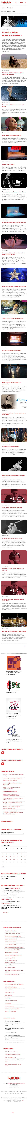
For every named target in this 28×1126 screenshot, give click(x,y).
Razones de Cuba (9, 990)
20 (14, 859)
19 (10, 859)
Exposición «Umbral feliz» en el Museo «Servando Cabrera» (12, 73)
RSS (14, 1119)
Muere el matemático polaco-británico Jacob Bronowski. (12, 803)
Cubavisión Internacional (11, 1000)
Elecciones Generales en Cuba (12, 974)
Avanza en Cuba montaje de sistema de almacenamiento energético (12, 779)
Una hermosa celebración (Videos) (11, 350)
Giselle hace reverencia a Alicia (10, 446)
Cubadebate (8, 1003)
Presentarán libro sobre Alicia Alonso (12, 538)
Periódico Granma (9, 1006)
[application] (2, 752)
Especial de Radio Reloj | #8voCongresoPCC (11, 961)
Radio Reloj (6, 2)
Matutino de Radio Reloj (10, 931)
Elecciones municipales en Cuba (13, 936)
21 (17, 859)
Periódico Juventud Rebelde (12, 1008)
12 (10, 856)
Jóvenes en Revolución (10, 942)
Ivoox (22, 1113)
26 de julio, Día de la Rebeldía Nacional (14, 947)
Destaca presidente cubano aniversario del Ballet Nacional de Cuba (13, 253)
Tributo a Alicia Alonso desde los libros (12, 318)
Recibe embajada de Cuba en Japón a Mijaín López (12, 783)
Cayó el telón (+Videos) (8, 164)
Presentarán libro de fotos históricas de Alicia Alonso (13, 599)
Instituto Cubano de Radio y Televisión (14, 984)
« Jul (2, 867)
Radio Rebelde (8, 995)
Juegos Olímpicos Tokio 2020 (12, 950)
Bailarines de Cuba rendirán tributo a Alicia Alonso (13, 476)
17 (2, 859)
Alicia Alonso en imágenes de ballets (12, 507)
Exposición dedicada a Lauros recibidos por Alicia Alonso (14, 413)
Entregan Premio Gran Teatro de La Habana (14, 631)
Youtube (6, 1113)
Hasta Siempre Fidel (10, 958)
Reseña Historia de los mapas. (10, 791)
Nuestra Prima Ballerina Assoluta (12, 34)
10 (3, 856)
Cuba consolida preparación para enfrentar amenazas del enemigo (11, 794)
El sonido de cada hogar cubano (12, 1054)
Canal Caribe (8, 998)
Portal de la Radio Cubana (11, 987)
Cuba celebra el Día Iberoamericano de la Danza (13, 105)
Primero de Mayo (9, 965)
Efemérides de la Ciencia (11, 939)
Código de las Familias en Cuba (12, 933)
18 (6, 859)
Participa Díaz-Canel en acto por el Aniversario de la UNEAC (11, 807)
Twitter (6, 1106)
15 (21, 856)
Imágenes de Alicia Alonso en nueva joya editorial (13, 569)
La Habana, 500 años (10, 967)
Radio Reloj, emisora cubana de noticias (16, 1083)
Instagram (22, 1106)
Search (16, 2)
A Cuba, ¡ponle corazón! (10, 944)
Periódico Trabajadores (10, 1011)
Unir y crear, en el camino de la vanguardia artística (13, 775)
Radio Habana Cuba (9, 992)
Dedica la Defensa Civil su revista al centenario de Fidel (11, 787)
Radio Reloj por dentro (10, 1057)
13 (13, 856)
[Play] (2, 752)
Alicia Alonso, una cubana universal (11, 135)
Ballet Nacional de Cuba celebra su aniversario (11, 383)
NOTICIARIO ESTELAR (14, 888)
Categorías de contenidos (7, 832)
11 (6, 856)
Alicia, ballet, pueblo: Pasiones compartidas (14, 286)
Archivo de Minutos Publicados (8, 876)
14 (17, 856)
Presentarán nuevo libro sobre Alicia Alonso (14, 192)
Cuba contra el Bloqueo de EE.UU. (13, 955)
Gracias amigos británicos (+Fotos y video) (14, 222)
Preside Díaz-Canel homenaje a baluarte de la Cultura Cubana (13, 799)
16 (24, 856)
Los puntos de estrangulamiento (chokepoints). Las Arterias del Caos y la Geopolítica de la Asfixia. (13, 812)
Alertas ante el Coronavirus (11, 952)
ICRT (23, 1100)
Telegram (13, 1113)
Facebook (12, 1106)
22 (21, 859)
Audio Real (5, 912)
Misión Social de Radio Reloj (11, 1052)
